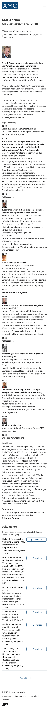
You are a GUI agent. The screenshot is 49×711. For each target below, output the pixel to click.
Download (37, 539)
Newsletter (7, 699)
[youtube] (6, 704)
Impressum (7, 696)
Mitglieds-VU (13, 449)
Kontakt (33, 696)
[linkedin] (3, 704)
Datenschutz (21, 696)
